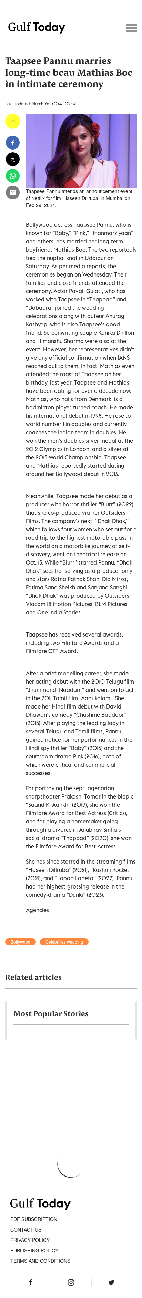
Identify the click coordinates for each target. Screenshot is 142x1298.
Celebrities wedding (64, 942)
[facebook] (13, 143)
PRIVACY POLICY (30, 1239)
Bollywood (20, 942)
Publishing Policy (34, 1250)
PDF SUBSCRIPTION (33, 1219)
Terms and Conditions (40, 1260)
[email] (13, 192)
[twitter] (13, 159)
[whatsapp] (13, 176)
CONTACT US (25, 1229)
